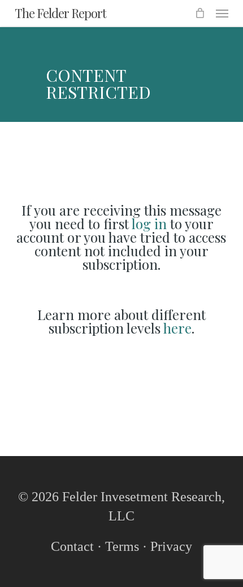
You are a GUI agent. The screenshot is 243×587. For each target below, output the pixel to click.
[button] (222, 13)
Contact (72, 546)
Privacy (171, 546)
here (177, 328)
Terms (122, 546)
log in (149, 223)
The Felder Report (60, 13)
